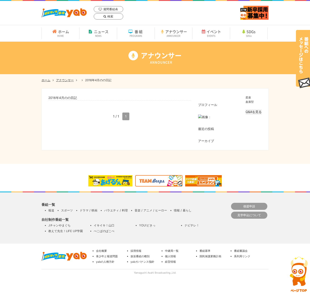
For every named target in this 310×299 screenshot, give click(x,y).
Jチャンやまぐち (59, 225)
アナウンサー (176, 33)
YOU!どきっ (147, 225)
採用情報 (135, 250)
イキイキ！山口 (104, 225)
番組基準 (204, 250)
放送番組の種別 (140, 256)
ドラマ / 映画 (88, 210)
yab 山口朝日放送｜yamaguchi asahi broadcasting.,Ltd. (64, 13)
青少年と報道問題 (107, 256)
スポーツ (67, 210)
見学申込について (249, 215)
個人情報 (170, 256)
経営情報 (170, 261)
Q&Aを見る (254, 112)
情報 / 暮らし (183, 210)
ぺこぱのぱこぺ (104, 231)
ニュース (101, 33)
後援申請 (249, 206)
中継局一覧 (172, 250)
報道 (51, 210)
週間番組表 (110, 9)
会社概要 (101, 250)
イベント (214, 33)
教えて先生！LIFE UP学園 (65, 231)
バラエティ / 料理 (116, 210)
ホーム (63, 33)
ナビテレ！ (192, 225)
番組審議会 (241, 250)
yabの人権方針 (105, 261)
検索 (110, 16)
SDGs (251, 33)
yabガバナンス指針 (142, 261)
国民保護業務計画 (210, 256)
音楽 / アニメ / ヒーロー (151, 210)
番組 (136, 33)
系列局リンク (242, 256)
